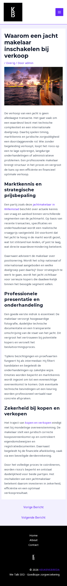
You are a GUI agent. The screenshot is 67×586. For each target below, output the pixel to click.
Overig (10, 63)
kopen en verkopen (38, 422)
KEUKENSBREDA (49, 569)
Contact (33, 545)
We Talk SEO (17, 574)
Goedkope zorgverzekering (43, 574)
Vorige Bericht (33, 507)
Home (33, 535)
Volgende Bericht (33, 517)
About (34, 540)
